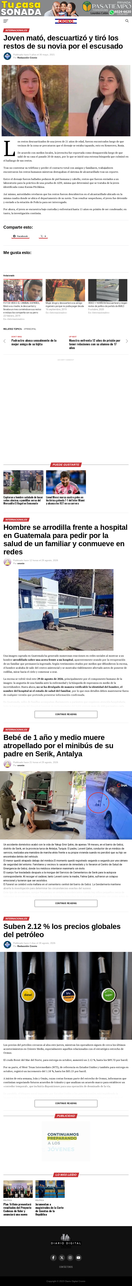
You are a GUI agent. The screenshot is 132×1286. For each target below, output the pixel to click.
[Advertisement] (66, 409)
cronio (20, 563)
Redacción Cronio (27, 57)
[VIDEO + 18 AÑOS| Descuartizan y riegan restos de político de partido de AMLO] (107, 290)
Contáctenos (66, 1267)
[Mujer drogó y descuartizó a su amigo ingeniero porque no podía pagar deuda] (65, 290)
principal (30, 329)
